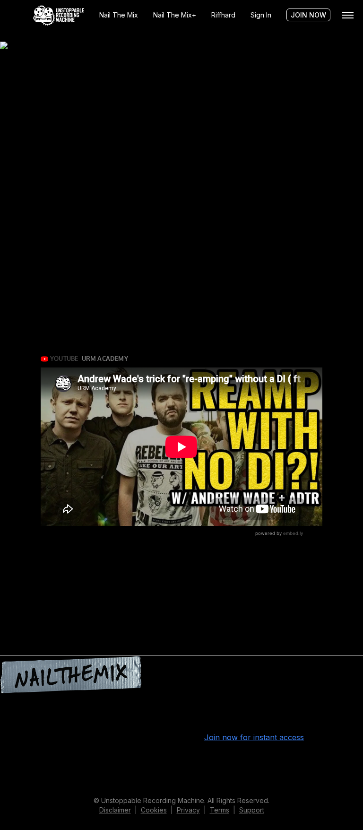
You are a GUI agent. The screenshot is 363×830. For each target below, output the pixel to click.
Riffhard (223, 15)
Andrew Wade (295, 764)
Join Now (308, 15)
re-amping (45, 775)
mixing (11, 775)
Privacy (188, 810)
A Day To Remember (227, 764)
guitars (337, 764)
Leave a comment (96, 775)
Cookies (154, 810)
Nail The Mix (118, 15)
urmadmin (127, 764)
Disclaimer (115, 810)
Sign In (261, 15)
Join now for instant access (254, 737)
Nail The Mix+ (174, 15)
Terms (219, 810)
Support (251, 810)
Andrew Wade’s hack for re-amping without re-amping (98, 115)
